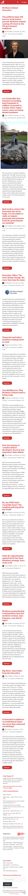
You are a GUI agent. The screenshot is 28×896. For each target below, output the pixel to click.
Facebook (16, 893)
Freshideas (17, 892)
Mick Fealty (10, 863)
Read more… (7, 91)
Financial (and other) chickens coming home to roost (13, 339)
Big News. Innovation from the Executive (12, 671)
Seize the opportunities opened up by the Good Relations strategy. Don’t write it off (13, 559)
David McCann (15, 865)
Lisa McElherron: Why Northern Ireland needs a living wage (13, 392)
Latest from (6, 834)
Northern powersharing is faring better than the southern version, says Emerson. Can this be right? (13, 616)
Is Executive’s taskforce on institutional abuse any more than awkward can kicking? (13, 723)
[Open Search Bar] (18, 2)
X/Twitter (11, 893)
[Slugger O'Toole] (2, 2)
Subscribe (7, 884)
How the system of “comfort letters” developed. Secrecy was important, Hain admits (13, 448)
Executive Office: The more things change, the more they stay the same (13, 277)
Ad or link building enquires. (10, 870)
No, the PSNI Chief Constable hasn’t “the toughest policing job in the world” (13, 506)
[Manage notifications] (24, 893)
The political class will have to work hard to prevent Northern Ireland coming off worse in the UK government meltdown (14, 23)
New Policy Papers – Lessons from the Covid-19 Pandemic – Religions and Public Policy (13, 847)
